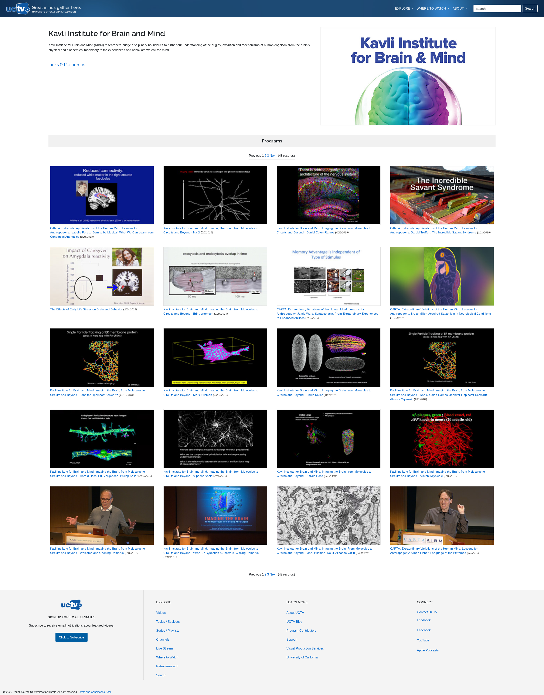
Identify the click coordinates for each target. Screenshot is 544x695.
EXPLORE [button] (403, 8)
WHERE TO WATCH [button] (432, 8)
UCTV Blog (294, 621)
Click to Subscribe (71, 637)
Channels (162, 639)
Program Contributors (301, 630)
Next (273, 155)
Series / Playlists (167, 630)
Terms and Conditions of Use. (95, 692)
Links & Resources (67, 64)
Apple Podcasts (428, 650)
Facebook (424, 630)
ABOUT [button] (459, 8)
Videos (161, 612)
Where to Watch (167, 657)
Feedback (424, 620)
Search (530, 8)
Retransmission (167, 666)
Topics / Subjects (168, 621)
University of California (302, 657)
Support (291, 639)
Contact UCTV (427, 612)
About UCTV (295, 612)
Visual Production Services (305, 648)
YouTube (423, 640)
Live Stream (164, 648)
